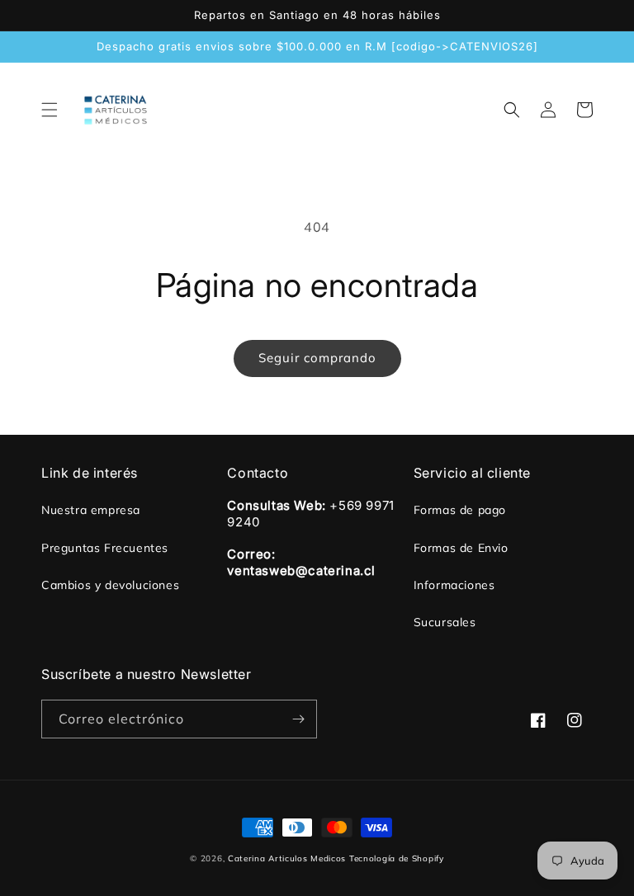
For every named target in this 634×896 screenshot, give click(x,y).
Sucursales (445, 622)
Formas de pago (460, 509)
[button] (49, 110)
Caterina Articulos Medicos (287, 858)
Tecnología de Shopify (396, 858)
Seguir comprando (317, 357)
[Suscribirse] (298, 719)
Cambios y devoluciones (110, 585)
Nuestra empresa (90, 509)
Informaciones (454, 585)
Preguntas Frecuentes (104, 547)
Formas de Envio (461, 547)
